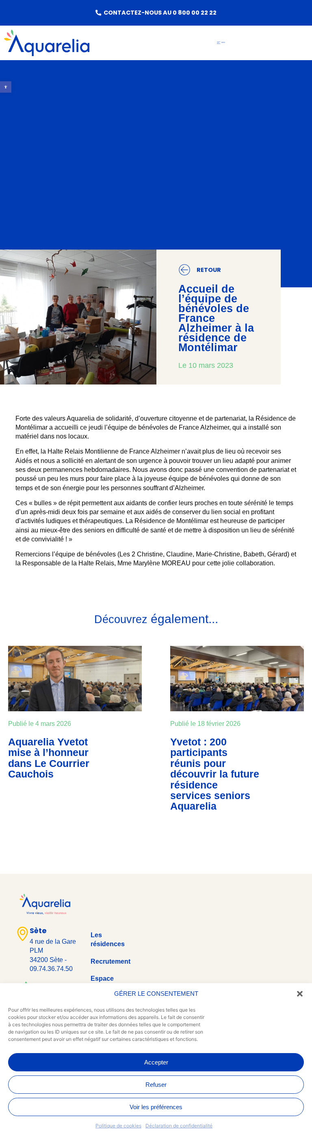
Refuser (156, 1084)
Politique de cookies (118, 1126)
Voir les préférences (156, 1106)
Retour (209, 270)
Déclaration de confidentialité (178, 1126)
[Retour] (184, 270)
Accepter (156, 1062)
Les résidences (108, 939)
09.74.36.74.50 (51, 968)
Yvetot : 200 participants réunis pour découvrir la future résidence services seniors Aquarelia (214, 774)
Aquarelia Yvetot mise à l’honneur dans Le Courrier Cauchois (48, 758)
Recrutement (110, 961)
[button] (300, 994)
